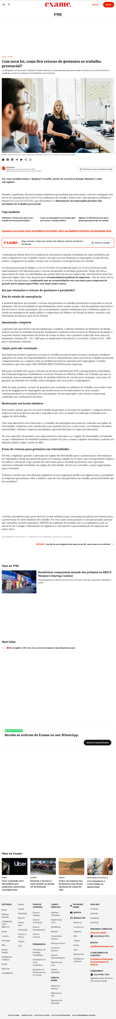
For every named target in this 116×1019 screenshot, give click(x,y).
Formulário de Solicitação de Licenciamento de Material (101, 962)
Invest (4, 964)
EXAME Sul (55, 927)
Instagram (94, 918)
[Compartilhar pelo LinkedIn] (12, 159)
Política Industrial (55, 970)
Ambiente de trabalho (40, 536)
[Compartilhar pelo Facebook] (7, 159)
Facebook (94, 922)
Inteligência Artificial (7, 958)
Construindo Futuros (56, 937)
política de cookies (42, 1015)
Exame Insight (5, 951)
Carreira (5, 936)
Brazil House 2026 (56, 921)
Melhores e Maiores (55, 987)
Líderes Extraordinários (58, 956)
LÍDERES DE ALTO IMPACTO (7, 924)
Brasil (4, 931)
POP (20, 946)
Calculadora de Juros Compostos (39, 962)
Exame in (78, 922)
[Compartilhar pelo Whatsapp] (3, 159)
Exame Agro (21, 923)
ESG (3, 945)
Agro (76, 950)
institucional (14, 1015)
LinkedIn (94, 913)
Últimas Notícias (5, 915)
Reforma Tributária (55, 913)
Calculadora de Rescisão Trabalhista (39, 952)
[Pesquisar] (9, 5)
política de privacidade (61, 1015)
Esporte (21, 918)
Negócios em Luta (56, 963)
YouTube (94, 909)
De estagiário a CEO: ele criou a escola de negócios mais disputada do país (42, 648)
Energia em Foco (58, 943)
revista (77, 912)
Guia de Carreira (36, 935)
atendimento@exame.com (101, 946)
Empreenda (79, 954)
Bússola (104, 878)
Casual (21, 909)
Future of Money (22, 935)
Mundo (21, 904)
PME (58, 14)
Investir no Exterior (55, 949)
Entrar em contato (98, 932)
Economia (6, 940)
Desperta (77, 931)
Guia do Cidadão (36, 913)
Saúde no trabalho (62, 536)
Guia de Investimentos (39, 928)
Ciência (21, 941)
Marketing (22, 913)
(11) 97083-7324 (101, 974)
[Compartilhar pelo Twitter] (21, 159)
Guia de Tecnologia (37, 921)
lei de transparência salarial (84, 1015)
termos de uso (27, 1015)
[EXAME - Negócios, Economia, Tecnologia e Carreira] (58, 4)
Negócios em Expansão (56, 1001)
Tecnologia (23, 930)
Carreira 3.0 (79, 927)
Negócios (6, 969)
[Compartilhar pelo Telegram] (16, 159)
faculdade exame (78, 905)
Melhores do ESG (56, 994)
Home (4, 57)
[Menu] (3, 5)
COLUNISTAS (7, 973)
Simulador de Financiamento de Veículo (39, 972)
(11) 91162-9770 (101, 936)
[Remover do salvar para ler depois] (30, 159)
